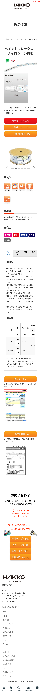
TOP (4, 612)
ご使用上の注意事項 (9, 660)
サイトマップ (7, 676)
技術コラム (6, 648)
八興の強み (6, 628)
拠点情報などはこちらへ (10, 607)
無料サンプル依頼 (20, 121)
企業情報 (6, 652)
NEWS (5, 616)
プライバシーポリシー (10, 656)
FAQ (4, 668)
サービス (6, 644)
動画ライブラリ (8, 636)
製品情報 (18, 690)
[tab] (8, 253)
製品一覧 (6, 620)
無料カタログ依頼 (20, 551)
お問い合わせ (28, 690)
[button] (34, 167)
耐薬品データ (7, 664)
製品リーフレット (22, 127)
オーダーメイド (8, 624)
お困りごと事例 (8, 632)
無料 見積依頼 (20, 545)
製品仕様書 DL (22, 134)
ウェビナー (6, 640)
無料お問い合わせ (20, 557)
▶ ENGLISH (36, 1)
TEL (37, 690)
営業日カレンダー (8, 672)
